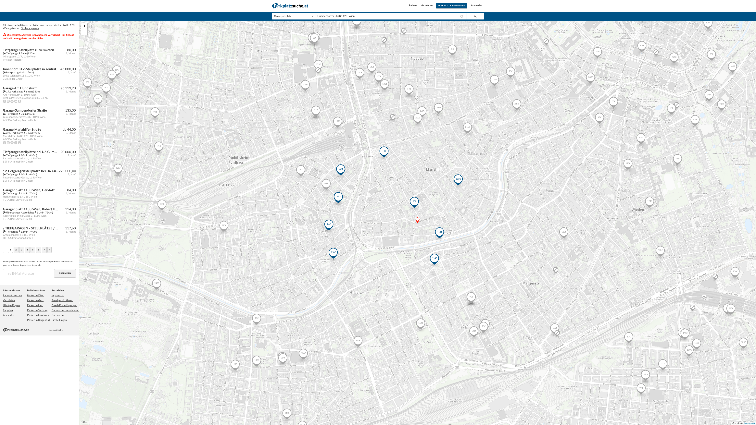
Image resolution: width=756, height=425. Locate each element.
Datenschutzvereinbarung (66, 310)
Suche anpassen (30, 28)
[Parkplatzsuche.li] (74, 330)
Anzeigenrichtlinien (62, 300)
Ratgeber (8, 310)
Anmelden (476, 5)
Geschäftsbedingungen (64, 305)
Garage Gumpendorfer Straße (25, 110)
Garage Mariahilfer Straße (22, 129)
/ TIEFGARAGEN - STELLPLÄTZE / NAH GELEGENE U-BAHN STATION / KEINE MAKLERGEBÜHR (31, 228)
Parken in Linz (35, 305)
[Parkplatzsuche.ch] (69, 330)
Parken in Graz (35, 300)
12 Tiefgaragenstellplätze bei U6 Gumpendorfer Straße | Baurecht (31, 171)
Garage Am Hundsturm (20, 88)
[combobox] (391, 16)
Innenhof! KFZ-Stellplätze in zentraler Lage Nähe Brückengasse (31, 69)
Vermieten (427, 5)
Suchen (413, 5)
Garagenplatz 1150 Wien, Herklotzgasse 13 (31, 190)
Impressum (58, 295)
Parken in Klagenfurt (38, 320)
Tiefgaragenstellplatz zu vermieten (28, 50)
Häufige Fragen (11, 305)
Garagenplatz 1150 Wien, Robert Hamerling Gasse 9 (31, 209)
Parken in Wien (35, 295)
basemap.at (749, 423)
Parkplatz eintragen (451, 6)
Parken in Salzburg (37, 310)
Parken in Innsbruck (38, 315)
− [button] (84, 32)
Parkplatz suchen (12, 295)
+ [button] (84, 26)
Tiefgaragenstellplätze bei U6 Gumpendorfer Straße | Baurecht (31, 152)
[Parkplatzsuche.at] (65, 330)
